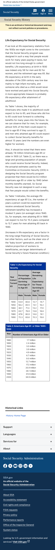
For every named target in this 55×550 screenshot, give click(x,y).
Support (7, 427)
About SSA (8, 495)
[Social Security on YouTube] (15, 467)
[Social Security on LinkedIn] (25, 467)
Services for (10, 441)
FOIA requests (10, 510)
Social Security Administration (18, 484)
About (6, 448)
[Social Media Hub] (31, 467)
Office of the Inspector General (18, 525)
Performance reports (13, 520)
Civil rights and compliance (16, 505)
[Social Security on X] (10, 467)
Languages (9, 434)
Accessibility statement (15, 499)
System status (10, 530)
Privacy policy (10, 515)
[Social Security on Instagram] (20, 467)
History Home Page (16, 415)
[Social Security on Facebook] (5, 467)
